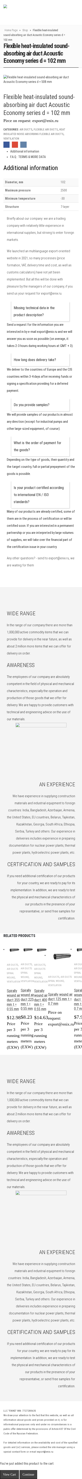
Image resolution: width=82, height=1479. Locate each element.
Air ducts (26, 129)
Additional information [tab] (24, 151)
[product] (14, 950)
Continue (28, 1474)
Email (15, 145)
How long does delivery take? (35, 360)
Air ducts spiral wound (12, 973)
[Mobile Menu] (67, 12)
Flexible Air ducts (46, 129)
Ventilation (11, 138)
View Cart (9, 1474)
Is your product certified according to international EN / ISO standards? (39, 495)
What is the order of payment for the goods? (37, 446)
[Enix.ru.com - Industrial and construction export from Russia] (27, 12)
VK (23, 145)
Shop (25, 30)
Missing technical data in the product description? (34, 311)
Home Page (11, 30)
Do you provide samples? (31, 405)
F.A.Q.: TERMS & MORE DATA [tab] (28, 157)
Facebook (6, 145)
